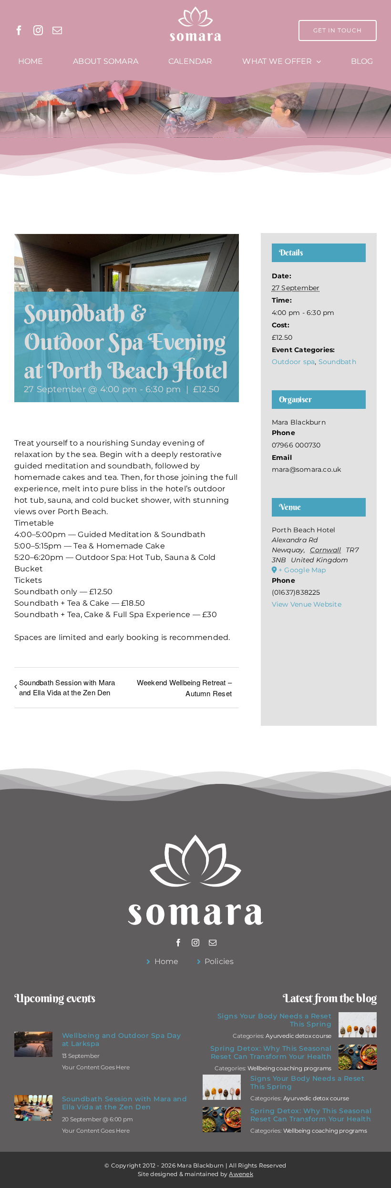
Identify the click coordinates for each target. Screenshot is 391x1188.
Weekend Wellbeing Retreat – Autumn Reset (184, 687)
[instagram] (38, 30)
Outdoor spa (293, 361)
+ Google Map (302, 570)
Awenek (241, 1174)
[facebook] (19, 30)
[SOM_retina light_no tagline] (196, 8)
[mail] (57, 30)
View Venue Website (306, 604)
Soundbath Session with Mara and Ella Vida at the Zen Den (67, 687)
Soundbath (337, 361)
